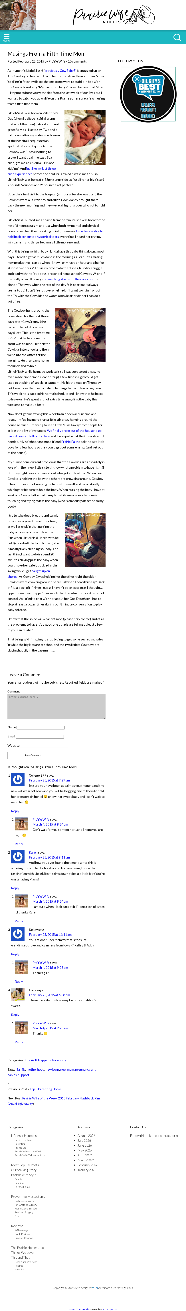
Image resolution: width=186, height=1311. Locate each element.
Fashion (19, 1182)
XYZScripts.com (110, 1309)
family (21, 1069)
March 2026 (86, 1160)
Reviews (17, 1226)
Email (11, 736)
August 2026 (86, 1136)
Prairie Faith (70, 442)
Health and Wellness (26, 1261)
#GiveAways (22, 1230)
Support (19, 1216)
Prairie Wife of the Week (28, 1151)
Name (11, 727)
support (23, 1075)
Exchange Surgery (24, 1200)
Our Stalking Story (24, 1170)
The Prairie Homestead (27, 1248)
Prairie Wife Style (23, 1175)
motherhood (35, 1069)
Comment (13, 691)
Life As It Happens (38, 1060)
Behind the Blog (23, 1140)
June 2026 (85, 1145)
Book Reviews (22, 1234)
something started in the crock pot (69, 279)
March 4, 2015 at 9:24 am (50, 824)
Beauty (19, 1179)
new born (52, 1069)
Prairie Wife (41, 819)
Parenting (59, 1060)
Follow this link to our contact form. (154, 1136)
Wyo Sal (19, 1269)
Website (13, 745)
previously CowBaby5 (60, 71)
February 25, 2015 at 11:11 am (50, 934)
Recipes (19, 1265)
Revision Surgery (24, 1212)
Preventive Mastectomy (28, 1196)
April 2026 (85, 1155)
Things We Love (22, 1252)
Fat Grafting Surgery (26, 1204)
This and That (20, 1257)
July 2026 (84, 1140)
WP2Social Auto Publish (79, 1309)
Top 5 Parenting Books (46, 1089)
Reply (15, 811)
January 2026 (87, 1170)
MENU (6, 40)
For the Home (22, 1186)
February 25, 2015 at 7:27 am (49, 780)
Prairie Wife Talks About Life (30, 1155)
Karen (33, 852)
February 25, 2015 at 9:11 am (49, 857)
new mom (67, 1069)
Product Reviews (24, 1237)
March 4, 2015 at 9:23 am (50, 967)
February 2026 (88, 1165)
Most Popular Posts (25, 1165)
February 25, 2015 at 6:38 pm (49, 995)
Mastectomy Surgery (26, 1208)
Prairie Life (20, 1147)
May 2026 (85, 1150)
